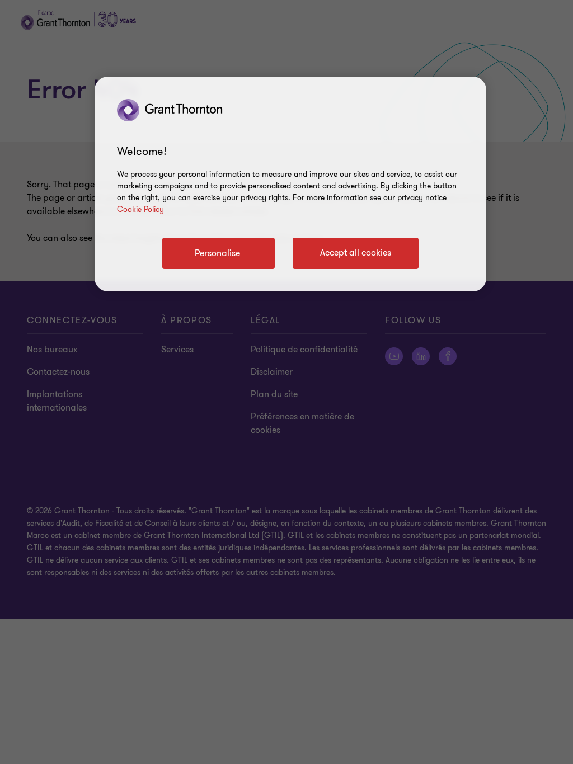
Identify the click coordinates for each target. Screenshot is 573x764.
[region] (290, 184)
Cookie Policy (140, 209)
